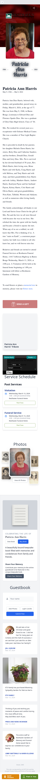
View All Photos (20, 480)
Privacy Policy (14, 771)
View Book (11, 541)
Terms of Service (26, 771)
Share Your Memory (14, 576)
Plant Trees (20, 403)
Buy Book (23, 541)
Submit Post (20, 614)
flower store (27, 288)
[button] (20, 671)
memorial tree (29, 285)
